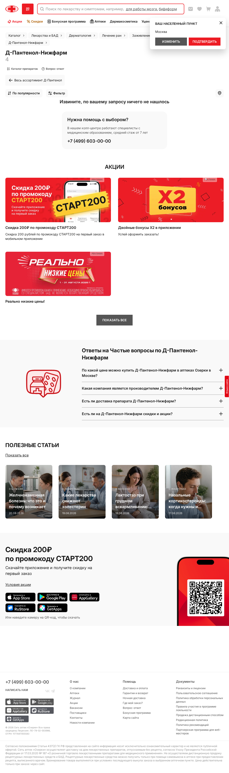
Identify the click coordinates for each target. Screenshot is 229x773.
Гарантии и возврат (135, 693)
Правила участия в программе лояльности (196, 708)
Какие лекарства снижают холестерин (79, 501)
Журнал (75, 698)
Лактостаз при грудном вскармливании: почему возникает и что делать (133, 501)
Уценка (147, 21)
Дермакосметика (124, 21)
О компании (77, 688)
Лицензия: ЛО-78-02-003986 (34, 730)
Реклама (97, 179)
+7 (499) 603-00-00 (89, 141)
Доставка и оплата (135, 688)
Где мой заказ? (133, 703)
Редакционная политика (192, 720)
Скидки (37, 21)
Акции (17, 21)
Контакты (76, 717)
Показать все (17, 455)
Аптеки (100, 21)
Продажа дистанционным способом (199, 715)
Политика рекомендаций (192, 725)
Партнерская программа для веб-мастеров (198, 731)
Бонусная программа (69, 21)
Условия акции (18, 584)
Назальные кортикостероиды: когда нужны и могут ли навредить (188, 501)
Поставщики (78, 712)
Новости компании (82, 722)
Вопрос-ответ (132, 708)
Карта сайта (131, 717)
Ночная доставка (134, 698)
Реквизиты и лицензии (191, 688)
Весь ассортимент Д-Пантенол (38, 80)
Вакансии (76, 708)
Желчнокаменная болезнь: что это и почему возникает (27, 501)
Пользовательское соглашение (197, 693)
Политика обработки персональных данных (199, 699)
